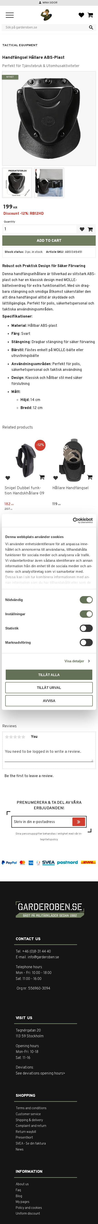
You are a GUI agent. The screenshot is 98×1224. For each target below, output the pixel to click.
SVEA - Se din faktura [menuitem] (31, 1144)
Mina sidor (50, 3)
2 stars (11, 737)
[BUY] (90, 229)
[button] (10, 15)
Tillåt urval (49, 688)
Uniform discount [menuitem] (28, 1214)
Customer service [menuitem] (28, 1114)
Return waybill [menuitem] (26, 1132)
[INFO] (42, 477)
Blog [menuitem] (19, 1196)
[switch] (86, 614)
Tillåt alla (49, 675)
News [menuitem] (19, 1150)
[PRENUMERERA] (84, 822)
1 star (7, 737)
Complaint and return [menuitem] (31, 1126)
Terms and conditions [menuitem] (31, 1108)
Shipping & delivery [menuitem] (29, 1120)
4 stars (19, 737)
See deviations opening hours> (40, 1073)
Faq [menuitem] (18, 1190)
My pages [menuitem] (22, 1202)
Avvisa (49, 700)
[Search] (91, 28)
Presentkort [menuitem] (24, 1138)
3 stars (15, 737)
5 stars (23, 737)
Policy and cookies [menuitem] (29, 1208)
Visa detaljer (74, 661)
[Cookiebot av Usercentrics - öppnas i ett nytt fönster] (73, 521)
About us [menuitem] (22, 1184)
